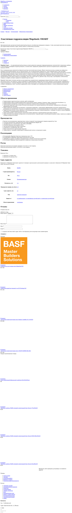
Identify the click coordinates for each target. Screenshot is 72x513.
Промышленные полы (8, 29)
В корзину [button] (3, 265)
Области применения (8, 88)
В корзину (3, 50)
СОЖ (4, 26)
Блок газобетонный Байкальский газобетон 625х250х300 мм (15, 380)
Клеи (7, 21)
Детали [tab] (5, 61)
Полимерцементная (21, 179)
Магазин (7, 31)
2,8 (17, 187)
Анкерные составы (8, 28)
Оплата (5, 6)
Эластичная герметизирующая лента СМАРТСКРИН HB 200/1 (16, 350)
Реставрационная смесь (9, 495)
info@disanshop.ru (5, 13)
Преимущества (7, 90)
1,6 (17, 183)
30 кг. (18, 175)
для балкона (20, 202)
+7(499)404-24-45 (8, 11)
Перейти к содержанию (6, 1)
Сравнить (3, 57)
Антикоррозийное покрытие (10, 486)
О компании (6, 4)
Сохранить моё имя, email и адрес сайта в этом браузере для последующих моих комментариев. (25, 231)
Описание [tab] (5, 60)
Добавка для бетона (8, 25)
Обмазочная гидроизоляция (25, 31)
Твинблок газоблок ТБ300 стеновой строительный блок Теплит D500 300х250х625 (20, 436)
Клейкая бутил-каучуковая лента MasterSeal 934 (12, 266)
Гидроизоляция (14, 31)
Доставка (5, 7)
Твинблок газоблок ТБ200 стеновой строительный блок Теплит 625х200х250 (19, 463)
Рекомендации (6, 91)
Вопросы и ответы (7, 479)
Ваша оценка (4, 213)
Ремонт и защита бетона (9, 494)
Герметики (8, 20)
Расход (5, 92)
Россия (18, 171)
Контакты (5, 8)
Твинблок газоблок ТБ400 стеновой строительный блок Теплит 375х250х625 (19, 408)
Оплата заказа (6, 475)
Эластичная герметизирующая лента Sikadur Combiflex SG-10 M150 (17, 319)
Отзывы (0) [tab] (6, 62)
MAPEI (19, 168)
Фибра (5, 498)
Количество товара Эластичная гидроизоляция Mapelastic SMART (16, 48)
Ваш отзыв (4, 223)
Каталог (5, 19)
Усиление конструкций (8, 497)
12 (17, 190)
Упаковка (5, 94)
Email (2, 228)
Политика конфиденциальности (11, 480)
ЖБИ (4, 24)
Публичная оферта (7, 478)
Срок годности (7, 95)
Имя (2, 226)
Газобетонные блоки (8, 22)
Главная (2, 31)
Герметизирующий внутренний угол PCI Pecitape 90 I (13, 288)
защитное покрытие (22, 194)
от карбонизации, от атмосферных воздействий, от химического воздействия (35, 198)
